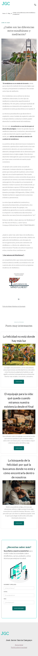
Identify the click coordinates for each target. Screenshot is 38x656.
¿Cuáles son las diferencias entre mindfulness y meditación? (24, 13)
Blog (9, 13)
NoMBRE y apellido (10, 584)
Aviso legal (19, 645)
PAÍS (5, 598)
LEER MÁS (19, 381)
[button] (35, 5)
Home (4, 13)
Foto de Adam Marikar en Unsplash (13, 306)
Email (5, 591)
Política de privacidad (19, 647)
